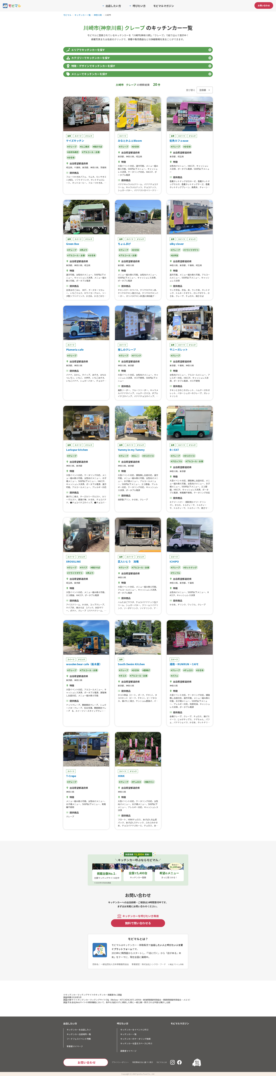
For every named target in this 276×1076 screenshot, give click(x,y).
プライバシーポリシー (120, 1062)
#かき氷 (71, 157)
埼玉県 (69, 167)
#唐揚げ (146, 670)
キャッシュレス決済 (83, 277)
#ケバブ (83, 567)
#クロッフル (176, 461)
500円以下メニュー (136, 168)
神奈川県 (98, 15)
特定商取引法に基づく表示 (142, 1062)
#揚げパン (149, 781)
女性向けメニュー (178, 165)
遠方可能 (140, 165)
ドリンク (88, 136)
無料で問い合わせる (138, 923)
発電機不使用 (186, 492)
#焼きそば (97, 146)
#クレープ (71, 146)
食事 (69, 136)
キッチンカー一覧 (82, 15)
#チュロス (188, 670)
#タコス (122, 675)
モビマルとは (161, 1062)
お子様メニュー (131, 481)
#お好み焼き (73, 152)
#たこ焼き (84, 146)
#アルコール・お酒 (90, 152)
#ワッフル (175, 572)
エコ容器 (145, 484)
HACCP (149, 171)
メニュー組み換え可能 (128, 274)
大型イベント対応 (126, 165)
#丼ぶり (83, 249)
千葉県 (77, 167)
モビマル (67, 15)
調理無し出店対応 (144, 475)
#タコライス (148, 455)
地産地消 (194, 704)
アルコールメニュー (197, 374)
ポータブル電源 (185, 168)
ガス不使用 (139, 377)
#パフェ (174, 675)
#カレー (135, 455)
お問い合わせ (264, 5)
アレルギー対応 (99, 487)
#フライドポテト (191, 249)
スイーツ (78, 136)
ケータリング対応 (136, 171)
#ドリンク (136, 355)
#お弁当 (174, 255)
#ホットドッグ (190, 567)
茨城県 (103, 167)
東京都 (85, 167)
